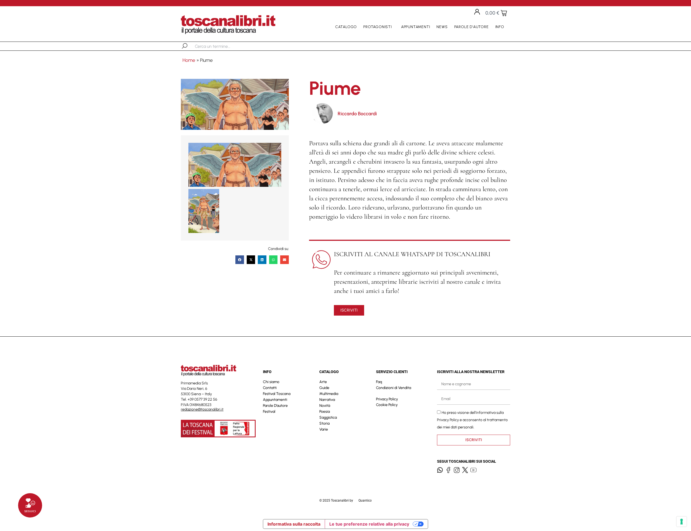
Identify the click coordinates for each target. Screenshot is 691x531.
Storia (324, 423)
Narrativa (327, 399)
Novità (324, 405)
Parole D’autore (471, 27)
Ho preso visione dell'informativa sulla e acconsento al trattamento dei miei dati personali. (472, 419)
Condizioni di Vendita (393, 387)
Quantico (365, 500)
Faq (379, 382)
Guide (324, 387)
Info (499, 27)
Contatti (270, 387)
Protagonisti (377, 27)
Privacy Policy (387, 399)
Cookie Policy (387, 405)
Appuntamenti (415, 27)
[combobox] (223, 46)
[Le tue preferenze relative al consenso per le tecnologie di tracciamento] (681, 521)
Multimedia (328, 393)
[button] (239, 259)
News (442, 27)
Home (188, 60)
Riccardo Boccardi (357, 114)
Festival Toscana (276, 393)
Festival (269, 411)
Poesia (324, 411)
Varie (323, 429)
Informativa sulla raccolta (293, 524)
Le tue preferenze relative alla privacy (369, 524)
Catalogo (346, 27)
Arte (323, 382)
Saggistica (328, 417)
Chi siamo (271, 382)
